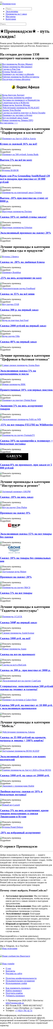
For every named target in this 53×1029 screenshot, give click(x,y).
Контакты (10, 971)
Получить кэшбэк (14, 993)
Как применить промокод (18, 988)
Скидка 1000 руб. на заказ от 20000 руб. (25, 775)
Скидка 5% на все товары (16, 592)
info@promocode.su (15, 1003)
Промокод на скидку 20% (16, 576)
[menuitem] (29, 11)
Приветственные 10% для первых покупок (26, 389)
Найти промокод (14, 990)
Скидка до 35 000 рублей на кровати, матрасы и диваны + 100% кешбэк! (23, 739)
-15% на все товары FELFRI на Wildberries (26, 424)
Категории (11, 19)
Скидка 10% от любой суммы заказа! (23, 216)
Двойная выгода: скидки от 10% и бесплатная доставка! (21, 793)
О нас (8, 968)
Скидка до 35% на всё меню (17, 293)
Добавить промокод (15, 995)
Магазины (11, 16)
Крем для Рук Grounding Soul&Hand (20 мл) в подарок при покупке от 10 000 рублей (25, 178)
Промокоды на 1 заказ (16, 14)
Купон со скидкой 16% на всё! (18, 143)
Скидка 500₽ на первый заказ (18, 622)
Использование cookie (16, 983)
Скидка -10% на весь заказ (16, 497)
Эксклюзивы (12, 11)
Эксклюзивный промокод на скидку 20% (25, 232)
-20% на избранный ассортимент (20, 832)
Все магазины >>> (9, 123)
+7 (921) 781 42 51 (23, 1010)
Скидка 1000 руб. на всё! (15, 638)
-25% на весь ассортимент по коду (21, 277)
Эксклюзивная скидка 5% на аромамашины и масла (18, 372)
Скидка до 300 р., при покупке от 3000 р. (25, 670)
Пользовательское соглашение (20, 981)
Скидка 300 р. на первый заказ (19, 309)
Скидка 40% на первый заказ (18, 341)
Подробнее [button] (5, 152)
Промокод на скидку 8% (15, 512)
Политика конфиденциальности (21, 978)
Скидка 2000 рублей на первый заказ (23, 325)
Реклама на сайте (14, 973)
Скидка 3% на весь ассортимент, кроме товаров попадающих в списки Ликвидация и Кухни (24, 813)
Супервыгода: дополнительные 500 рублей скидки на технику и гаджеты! (26, 688)
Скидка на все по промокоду (17, 654)
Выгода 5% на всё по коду (16, 159)
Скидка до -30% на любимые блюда (22, 262)
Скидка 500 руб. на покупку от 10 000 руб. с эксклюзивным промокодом (26, 707)
